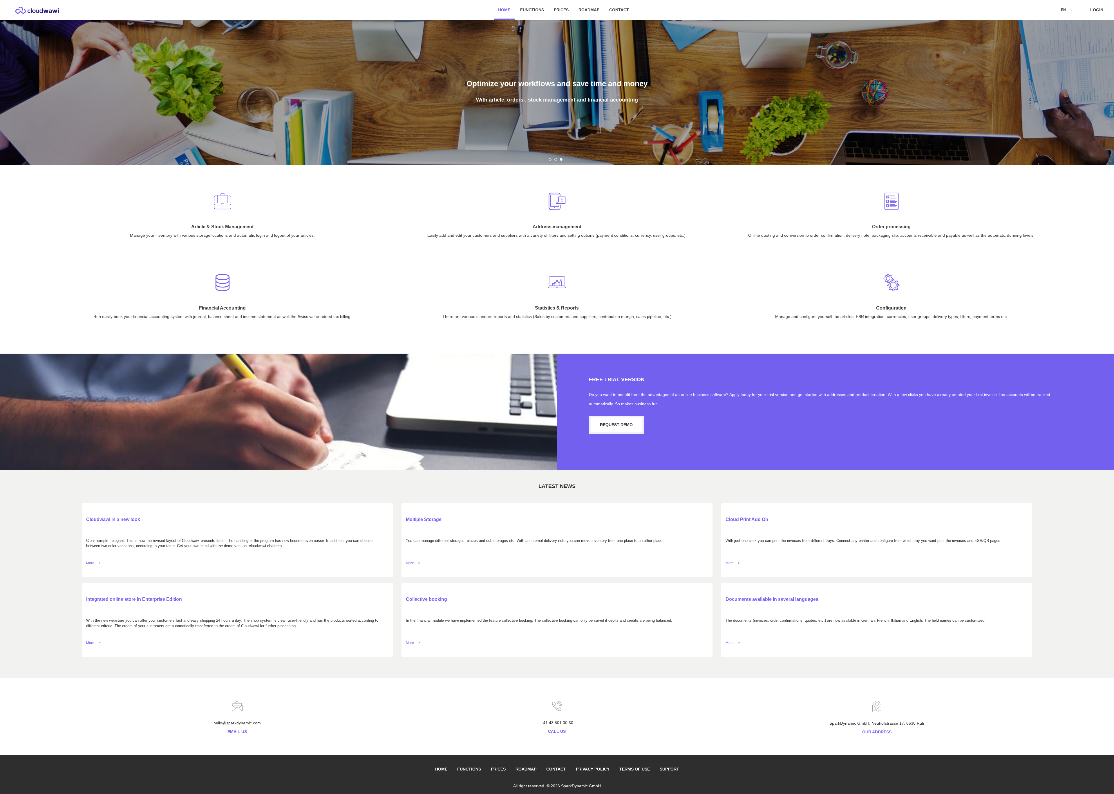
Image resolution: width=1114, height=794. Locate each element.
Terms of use (634, 769)
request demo (616, 424)
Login (1096, 10)
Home (504, 10)
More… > (93, 563)
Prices (561, 10)
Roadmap (588, 10)
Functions (532, 10)
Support (669, 769)
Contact (619, 10)
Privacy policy (593, 769)
